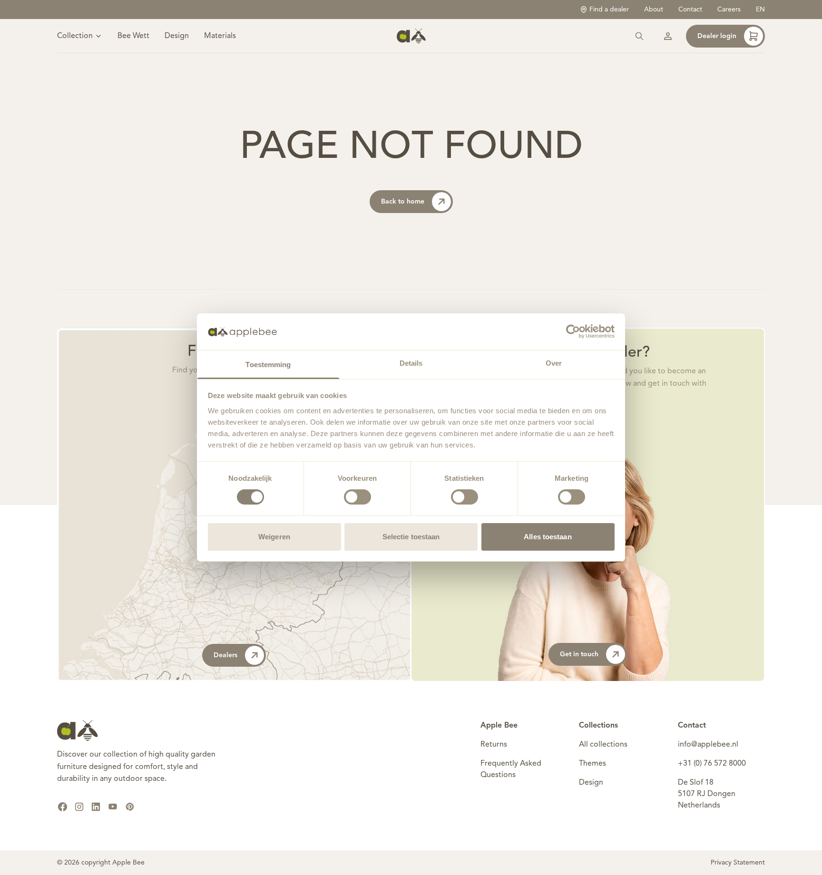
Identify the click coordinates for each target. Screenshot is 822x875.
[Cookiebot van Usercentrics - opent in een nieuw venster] (573, 331)
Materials (220, 36)
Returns (493, 745)
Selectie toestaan (411, 537)
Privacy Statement (738, 862)
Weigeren (274, 537)
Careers (729, 9)
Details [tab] (411, 363)
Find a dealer (609, 9)
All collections (603, 745)
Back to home (402, 201)
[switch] (357, 497)
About (653, 9)
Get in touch (579, 654)
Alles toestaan (547, 537)
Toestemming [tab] (268, 364)
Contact (690, 9)
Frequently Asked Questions (510, 769)
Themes (592, 764)
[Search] (639, 36)
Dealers (225, 655)
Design (177, 36)
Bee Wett (133, 36)
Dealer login (716, 36)
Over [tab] (554, 363)
